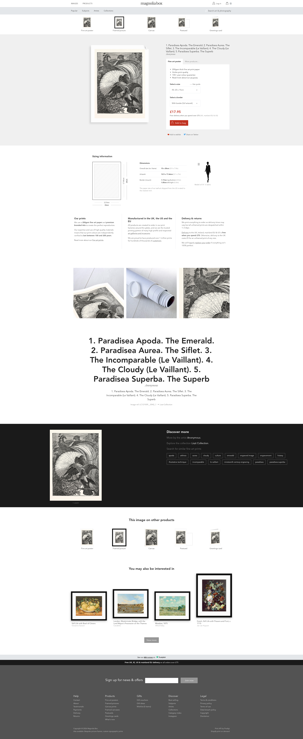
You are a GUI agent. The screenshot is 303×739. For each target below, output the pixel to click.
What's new (110, 719)
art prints (194, 78)
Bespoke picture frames (93, 731)
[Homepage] (151, 4)
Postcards (109, 713)
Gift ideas (141, 703)
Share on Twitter (192, 135)
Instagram (173, 716)
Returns (76, 716)
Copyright (204, 713)
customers (157, 241)
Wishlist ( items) (144, 706)
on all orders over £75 (151, 662)
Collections (108, 11)
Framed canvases (112, 710)
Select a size (185, 84)
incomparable (198, 462)
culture (218, 455)
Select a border (176, 97)
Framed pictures (112, 703)
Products (87, 3)
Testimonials (78, 706)
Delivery (185, 232)
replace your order (202, 243)
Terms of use (205, 706)
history (280, 455)
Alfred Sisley (159, 626)
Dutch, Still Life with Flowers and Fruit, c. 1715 (214, 622)
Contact (76, 700)
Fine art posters (111, 700)
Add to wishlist (175, 135)
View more (152, 640)
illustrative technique (177, 462)
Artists (96, 11)
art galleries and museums (139, 233)
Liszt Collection (200, 443)
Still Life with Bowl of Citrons (84, 623)
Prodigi (227, 728)
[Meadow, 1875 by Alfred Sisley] (172, 606)
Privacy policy (206, 703)
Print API (218, 728)
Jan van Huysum (203, 626)
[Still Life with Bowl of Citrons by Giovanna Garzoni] (89, 606)
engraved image (247, 455)
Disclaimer (204, 716)
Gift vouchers (142, 700)
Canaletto (117, 626)
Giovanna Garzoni (78, 626)
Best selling (173, 700)
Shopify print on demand (220, 731)
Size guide (196, 84)
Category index (175, 713)
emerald (230, 455)
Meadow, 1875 (161, 623)
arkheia (183, 455)
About (76, 703)
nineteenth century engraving (236, 462)
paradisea (259, 462)
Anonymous (170, 54)
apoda (171, 455)
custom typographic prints (113, 731)
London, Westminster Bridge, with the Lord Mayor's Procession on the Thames (130, 622)
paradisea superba (277, 462)
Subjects (85, 11)
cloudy (206, 455)
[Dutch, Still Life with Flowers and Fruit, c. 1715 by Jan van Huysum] (214, 596)
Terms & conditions (208, 700)
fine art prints (97, 240)
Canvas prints (110, 706)
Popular (74, 11)
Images (74, 3)
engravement (265, 455)
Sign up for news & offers (124, 680)
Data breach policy (208, 710)
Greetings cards (111, 716)
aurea (194, 455)
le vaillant (214, 462)
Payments (77, 710)
